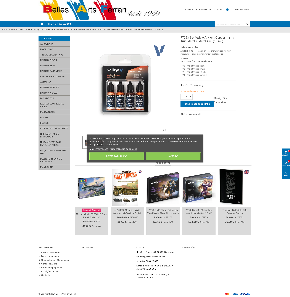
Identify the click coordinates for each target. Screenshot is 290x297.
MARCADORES (47, 112)
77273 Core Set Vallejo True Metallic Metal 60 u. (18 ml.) (198, 211)
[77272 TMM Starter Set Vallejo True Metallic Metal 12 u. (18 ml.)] (163, 188)
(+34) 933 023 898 (149, 261)
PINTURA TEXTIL (48, 60)
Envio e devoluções (50, 252)
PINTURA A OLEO (49, 92)
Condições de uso (49, 271)
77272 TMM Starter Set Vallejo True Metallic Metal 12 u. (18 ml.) (163, 211)
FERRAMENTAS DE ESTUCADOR (49, 135)
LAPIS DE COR (47, 98)
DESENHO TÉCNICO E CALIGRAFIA (51, 160)
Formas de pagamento (52, 267)
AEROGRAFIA (46, 43)
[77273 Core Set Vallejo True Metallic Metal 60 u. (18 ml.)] (199, 188)
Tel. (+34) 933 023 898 (59, 23)
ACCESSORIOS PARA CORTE (54, 128)
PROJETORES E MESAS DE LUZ (53, 152)
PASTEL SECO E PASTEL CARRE (52, 105)
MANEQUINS (46, 167)
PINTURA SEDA (47, 65)
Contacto (45, 275)
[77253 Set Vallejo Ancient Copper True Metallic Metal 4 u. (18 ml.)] (164, 130)
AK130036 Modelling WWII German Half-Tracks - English (127, 211)
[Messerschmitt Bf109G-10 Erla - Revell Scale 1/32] (91, 188)
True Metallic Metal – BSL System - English (234, 211)
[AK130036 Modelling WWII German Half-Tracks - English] (127, 188)
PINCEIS (44, 117)
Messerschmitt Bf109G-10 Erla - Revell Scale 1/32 (91, 216)
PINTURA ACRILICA (49, 87)
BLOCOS (44, 122)
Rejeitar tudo (116, 156)
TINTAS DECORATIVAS (51, 54)
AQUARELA (45, 81)
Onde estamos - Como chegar (55, 260)
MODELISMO (46, 49)
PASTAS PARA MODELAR (52, 76)
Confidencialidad (49, 264)
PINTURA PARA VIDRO (51, 71)
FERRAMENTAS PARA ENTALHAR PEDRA (50, 143)
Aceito (173, 156)
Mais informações (98, 148)
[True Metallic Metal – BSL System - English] (234, 188)
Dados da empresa (50, 256)
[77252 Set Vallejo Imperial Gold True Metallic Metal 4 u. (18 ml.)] (229, 38)
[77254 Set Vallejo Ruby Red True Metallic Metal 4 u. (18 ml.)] (234, 38)
